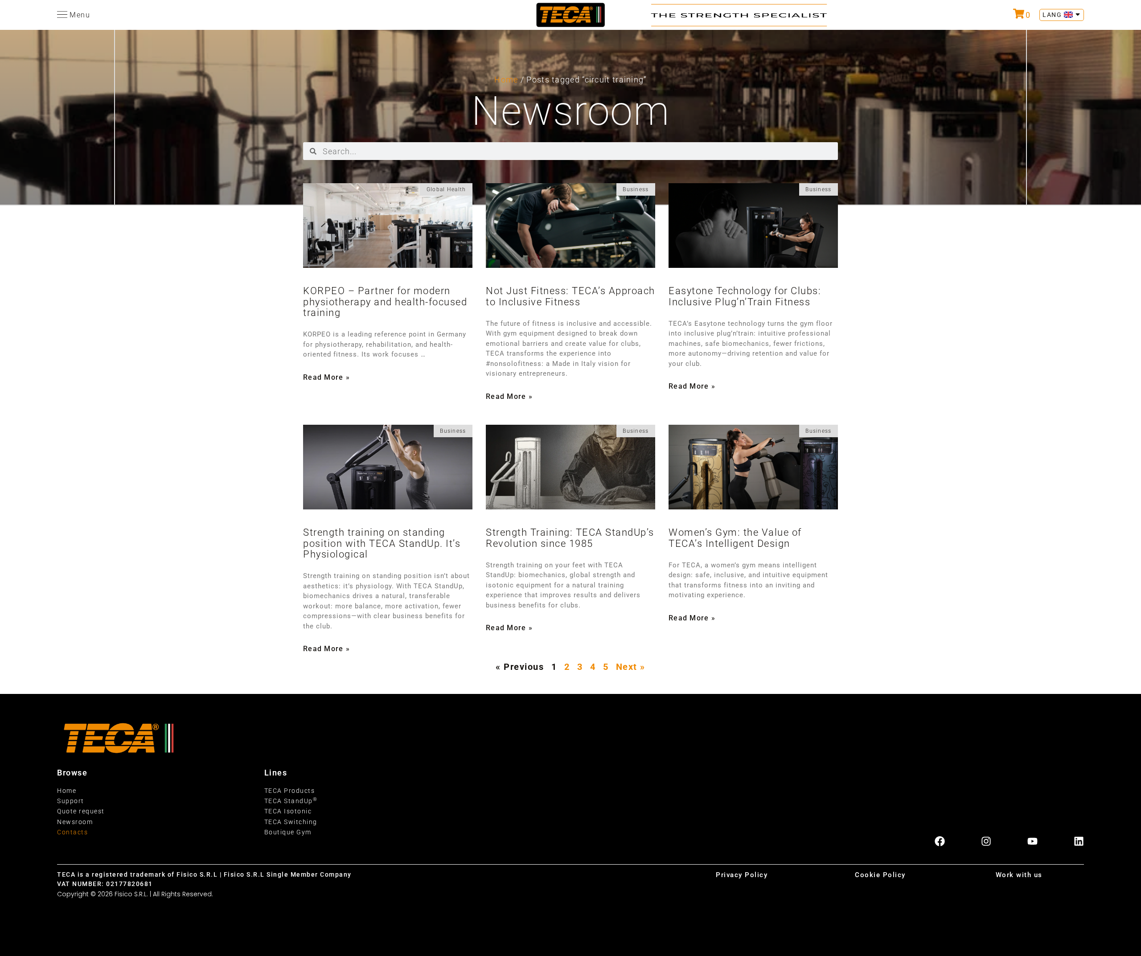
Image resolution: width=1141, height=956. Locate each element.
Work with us (1019, 875)
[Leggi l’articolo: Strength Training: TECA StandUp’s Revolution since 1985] (570, 467)
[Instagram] (986, 841)
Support (70, 800)
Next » (630, 666)
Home (506, 79)
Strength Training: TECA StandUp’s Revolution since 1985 (570, 538)
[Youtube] (1032, 841)
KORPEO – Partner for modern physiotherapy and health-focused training (385, 301)
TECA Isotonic (288, 811)
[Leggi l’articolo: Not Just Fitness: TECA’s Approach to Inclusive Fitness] (570, 225)
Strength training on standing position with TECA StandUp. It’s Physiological (381, 543)
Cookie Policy (880, 875)
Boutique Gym (288, 832)
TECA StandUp (291, 800)
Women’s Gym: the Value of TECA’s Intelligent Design (735, 538)
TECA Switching (290, 821)
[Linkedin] (1079, 841)
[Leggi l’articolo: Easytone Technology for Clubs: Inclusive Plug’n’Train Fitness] (753, 225)
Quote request (81, 811)
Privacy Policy (742, 875)
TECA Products (289, 790)
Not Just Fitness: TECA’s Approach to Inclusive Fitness (570, 296)
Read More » (326, 377)
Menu (80, 15)
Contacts (72, 832)
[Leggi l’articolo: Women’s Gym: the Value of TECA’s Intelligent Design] (753, 467)
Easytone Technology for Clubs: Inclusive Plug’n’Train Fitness (745, 296)
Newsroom (75, 821)
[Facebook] (940, 841)
